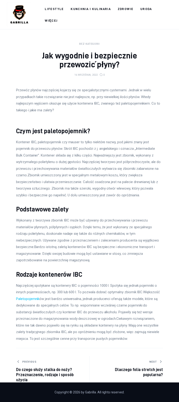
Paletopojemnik (27, 299)
